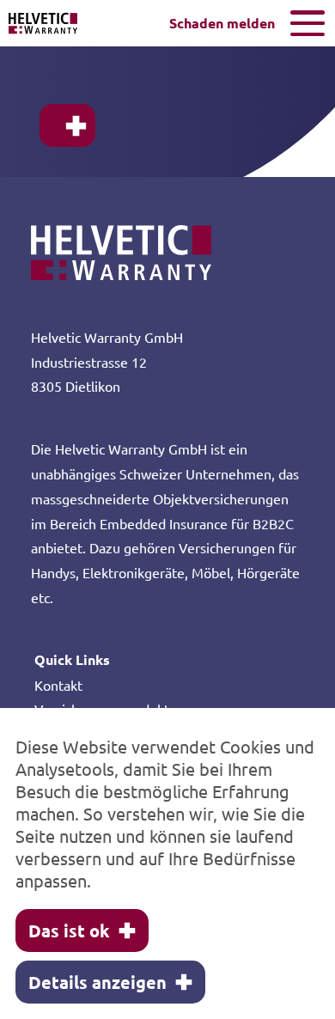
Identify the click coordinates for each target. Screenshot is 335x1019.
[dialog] (167, 863)
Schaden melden (222, 23)
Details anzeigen (97, 982)
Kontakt (58, 684)
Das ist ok (69, 930)
